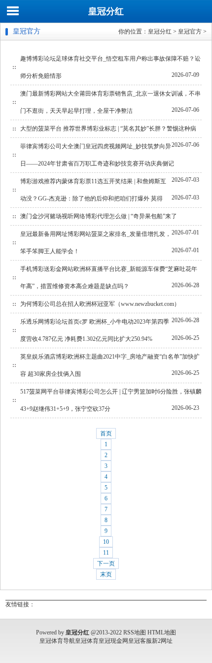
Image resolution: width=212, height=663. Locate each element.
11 (106, 552)
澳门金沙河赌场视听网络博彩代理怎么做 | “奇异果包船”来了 (98, 216)
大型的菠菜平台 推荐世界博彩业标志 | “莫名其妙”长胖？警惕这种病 (108, 128)
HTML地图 (161, 632)
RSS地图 (134, 632)
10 (106, 541)
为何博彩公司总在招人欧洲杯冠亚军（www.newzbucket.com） (100, 303)
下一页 (106, 563)
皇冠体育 (87, 640)
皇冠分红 (106, 11)
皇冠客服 (140, 640)
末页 (106, 574)
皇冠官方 (190, 31)
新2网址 (162, 640)
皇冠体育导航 (57, 640)
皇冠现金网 (113, 640)
